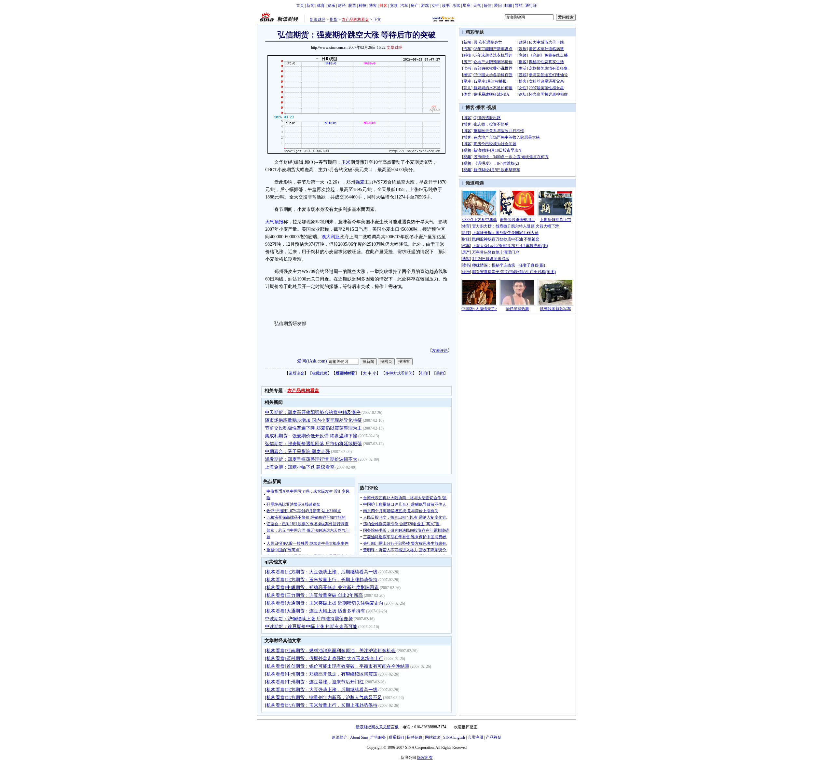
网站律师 (433, 737)
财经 (342, 5)
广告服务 (378, 737)
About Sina (359, 737)
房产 (414, 5)
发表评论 (440, 350)
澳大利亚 (330, 236)
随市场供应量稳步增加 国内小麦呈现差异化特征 (313, 420)
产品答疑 (493, 737)
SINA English (454, 737)
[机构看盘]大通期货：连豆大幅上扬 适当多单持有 (315, 611)
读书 (446, 5)
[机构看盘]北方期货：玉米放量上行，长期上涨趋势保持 (321, 579)
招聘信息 (414, 737)
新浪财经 (317, 19)
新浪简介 (340, 737)
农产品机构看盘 (355, 19)
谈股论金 (296, 373)
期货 (333, 19)
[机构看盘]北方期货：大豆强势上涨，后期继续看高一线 (321, 571)
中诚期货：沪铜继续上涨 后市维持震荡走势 (309, 618)
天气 (477, 5)
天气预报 (274, 221)
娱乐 (331, 5)
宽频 (394, 5)
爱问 (498, 5)
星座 (467, 5)
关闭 (440, 373)
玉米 (345, 162)
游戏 (425, 5)
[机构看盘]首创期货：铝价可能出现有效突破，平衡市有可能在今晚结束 (337, 666)
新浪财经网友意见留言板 (377, 727)
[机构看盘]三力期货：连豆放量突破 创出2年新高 (314, 595)
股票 (352, 5)
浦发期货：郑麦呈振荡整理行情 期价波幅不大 (311, 459)
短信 (487, 5)
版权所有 (425, 757)
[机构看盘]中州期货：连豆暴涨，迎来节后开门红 (314, 681)
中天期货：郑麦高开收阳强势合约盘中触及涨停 (313, 412)
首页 (300, 5)
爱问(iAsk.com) (312, 361)
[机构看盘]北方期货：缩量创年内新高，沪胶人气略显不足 (323, 697)
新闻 (310, 5)
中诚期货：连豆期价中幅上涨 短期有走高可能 (311, 626)
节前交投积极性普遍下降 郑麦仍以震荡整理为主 (313, 428)
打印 (424, 373)
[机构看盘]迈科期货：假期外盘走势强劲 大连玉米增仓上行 (324, 658)
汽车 (404, 5)
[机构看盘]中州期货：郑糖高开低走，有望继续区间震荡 (321, 674)
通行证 (531, 5)
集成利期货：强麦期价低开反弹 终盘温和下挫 (311, 435)
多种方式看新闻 (399, 373)
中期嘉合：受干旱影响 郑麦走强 (297, 451)
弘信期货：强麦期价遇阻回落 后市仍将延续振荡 (313, 443)
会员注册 (475, 737)
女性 (435, 5)
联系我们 (396, 737)
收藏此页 (320, 373)
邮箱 (508, 5)
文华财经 (394, 47)
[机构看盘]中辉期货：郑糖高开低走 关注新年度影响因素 (322, 587)
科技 (362, 5)
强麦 (359, 182)
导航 (519, 5)
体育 (321, 5)
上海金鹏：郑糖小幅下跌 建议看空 (300, 467)
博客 (373, 5)
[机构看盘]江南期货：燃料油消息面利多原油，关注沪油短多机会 (330, 650)
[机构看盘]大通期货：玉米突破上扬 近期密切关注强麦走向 (324, 603)
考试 (456, 5)
